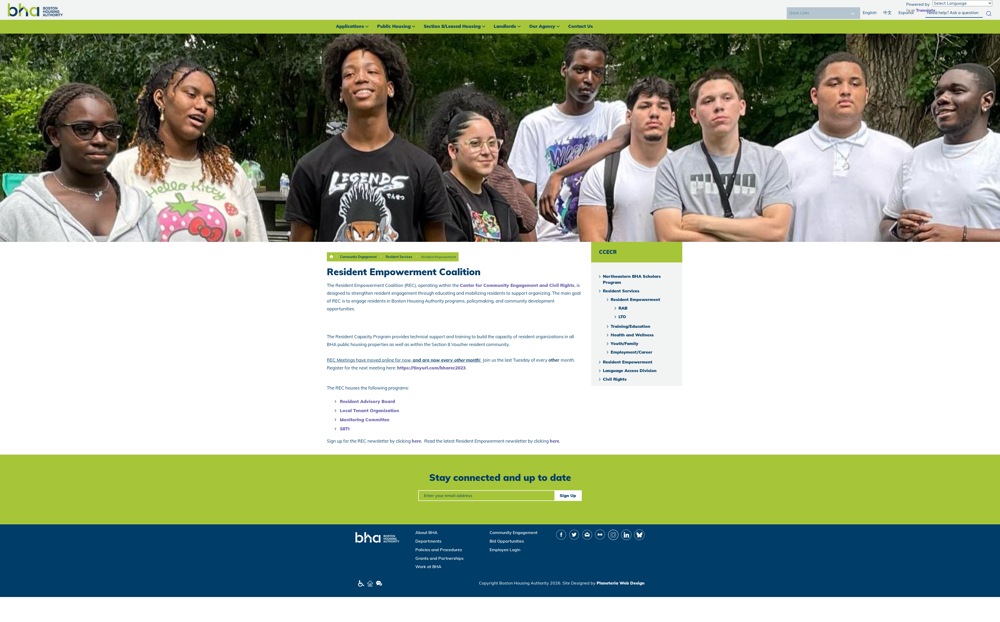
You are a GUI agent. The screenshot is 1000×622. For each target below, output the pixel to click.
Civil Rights (615, 379)
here (416, 441)
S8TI (344, 428)
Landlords (505, 26)
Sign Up (568, 495)
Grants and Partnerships (439, 558)
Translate (925, 10)
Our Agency (542, 26)
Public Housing (394, 26)
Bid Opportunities (507, 541)
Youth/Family (624, 343)
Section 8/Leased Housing (452, 26)
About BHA (426, 532)
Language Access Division (630, 370)
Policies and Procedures (438, 549)
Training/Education (630, 326)
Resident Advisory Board (367, 401)
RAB (622, 308)
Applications (350, 26)
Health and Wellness (632, 334)
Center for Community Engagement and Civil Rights (517, 285)
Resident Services (399, 257)
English (870, 12)
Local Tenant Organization (369, 410)
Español (906, 12)
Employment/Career (631, 352)
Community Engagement (358, 257)
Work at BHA (428, 566)
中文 (887, 12)
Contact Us (580, 26)
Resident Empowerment (438, 257)
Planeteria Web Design (621, 583)
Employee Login (505, 549)
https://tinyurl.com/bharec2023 (431, 367)
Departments (428, 541)
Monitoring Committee (364, 419)
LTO (622, 316)
